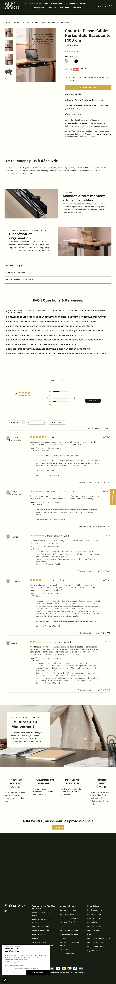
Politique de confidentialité (98, 938)
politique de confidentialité (83, 865)
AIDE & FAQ (77, 8)
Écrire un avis (92, 401)
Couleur (72, 57)
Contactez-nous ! (67, 953)
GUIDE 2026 (64, 8)
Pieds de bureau (38, 934)
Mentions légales (94, 930)
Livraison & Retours (68, 906)
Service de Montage (68, 910)
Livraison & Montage (16, 273)
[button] (4, 980)
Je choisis (14, 972)
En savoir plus (75, 654)
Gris (67, 61)
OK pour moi (38, 972)
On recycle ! (65, 938)
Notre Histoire (93, 906)
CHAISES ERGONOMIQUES (79, 4)
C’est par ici (58, 827)
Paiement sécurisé (67, 922)
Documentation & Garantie (19, 280)
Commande (64, 926)
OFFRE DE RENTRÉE (33, 4)
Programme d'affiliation (96, 946)
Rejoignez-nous (93, 951)
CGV (89, 934)
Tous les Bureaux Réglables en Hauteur (43, 907)
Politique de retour (95, 942)
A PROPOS (52, 8)
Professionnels (66, 949)
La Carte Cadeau (94, 926)
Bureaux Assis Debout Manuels (41, 920)
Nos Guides (92, 922)
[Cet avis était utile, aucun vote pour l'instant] (104, 482)
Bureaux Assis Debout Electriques (41, 914)
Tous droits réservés (76, 972)
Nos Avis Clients (94, 914)
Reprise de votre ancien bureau (69, 943)
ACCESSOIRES (38, 8)
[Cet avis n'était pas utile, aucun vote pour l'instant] (108, 482)
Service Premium (67, 914)
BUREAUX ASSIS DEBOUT (55, 4)
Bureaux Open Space (40, 930)
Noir (76, 61)
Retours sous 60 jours (69, 930)
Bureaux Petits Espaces (41, 926)
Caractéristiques (14, 266)
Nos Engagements (94, 910)
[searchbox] (14, 422)
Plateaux (35, 938)
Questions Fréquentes (69, 918)
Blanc (71, 61)
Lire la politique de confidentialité (15, 965)
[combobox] (36, 422)
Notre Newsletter (94, 918)
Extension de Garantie (69, 934)
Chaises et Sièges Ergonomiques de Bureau (42, 943)
